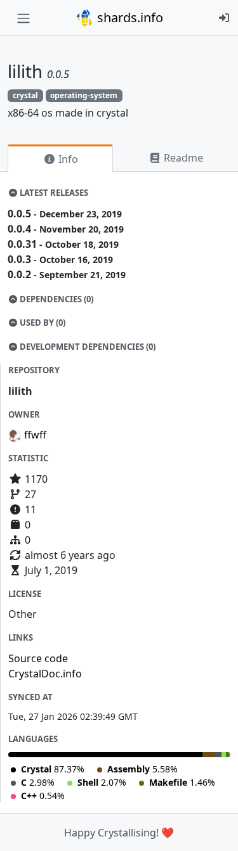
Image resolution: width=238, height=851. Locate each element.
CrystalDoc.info (45, 674)
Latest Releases (53, 192)
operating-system (83, 95)
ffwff (35, 435)
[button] (214, 829)
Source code (38, 658)
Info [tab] (67, 159)
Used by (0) (41, 322)
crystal (25, 95)
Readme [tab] (182, 158)
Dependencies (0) (55, 299)
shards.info (128, 17)
